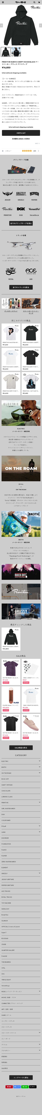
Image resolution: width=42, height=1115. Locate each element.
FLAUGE (4, 956)
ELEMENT (5, 867)
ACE (31, 279)
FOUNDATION (6, 844)
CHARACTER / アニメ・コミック (12, 1003)
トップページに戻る (21, 1078)
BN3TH (4, 767)
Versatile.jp (34, 215)
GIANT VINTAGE (7, 785)
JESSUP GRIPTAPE (8, 879)
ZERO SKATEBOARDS (9, 862)
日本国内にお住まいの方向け (21, 139)
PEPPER (34, 200)
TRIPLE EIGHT (6, 980)
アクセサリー (6, 1051)
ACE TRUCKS (6, 891)
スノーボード (6, 1039)
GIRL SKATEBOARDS (8, 808)
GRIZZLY (21, 200)
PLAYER (4, 856)
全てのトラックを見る (21, 287)
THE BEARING (6, 962)
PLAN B (4, 850)
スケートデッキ (7, 1027)
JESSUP (7, 200)
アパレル (4, 1045)
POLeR (4, 826)
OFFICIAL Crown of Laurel (11, 927)
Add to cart (21, 133)
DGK (21, 215)
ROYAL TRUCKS (7, 897)
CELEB (4, 944)
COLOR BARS (6, 820)
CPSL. (3, 968)
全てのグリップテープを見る (21, 223)
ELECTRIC (5, 761)
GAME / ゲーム (6, 1015)
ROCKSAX (5, 938)
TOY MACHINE (6, 903)
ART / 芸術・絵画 (7, 1009)
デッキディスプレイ (10, 311)
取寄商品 (4, 1062)
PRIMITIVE (7, 215)
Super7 (4, 932)
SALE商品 (5, 1068)
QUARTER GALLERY (8, 950)
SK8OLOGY (5, 909)
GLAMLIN (5, 921)
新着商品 (4, 1056)
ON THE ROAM (6, 773)
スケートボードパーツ (9, 1033)
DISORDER (5, 838)
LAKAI (3, 832)
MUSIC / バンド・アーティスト (12, 991)
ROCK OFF (5, 779)
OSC (3, 974)
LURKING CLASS (7, 797)
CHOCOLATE (6, 791)
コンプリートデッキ (8, 1021)
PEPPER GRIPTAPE (8, 885)
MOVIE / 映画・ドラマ (9, 997)
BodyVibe (5, 915)
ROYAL (11, 279)
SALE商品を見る (21, 748)
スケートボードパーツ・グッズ (31, 312)
